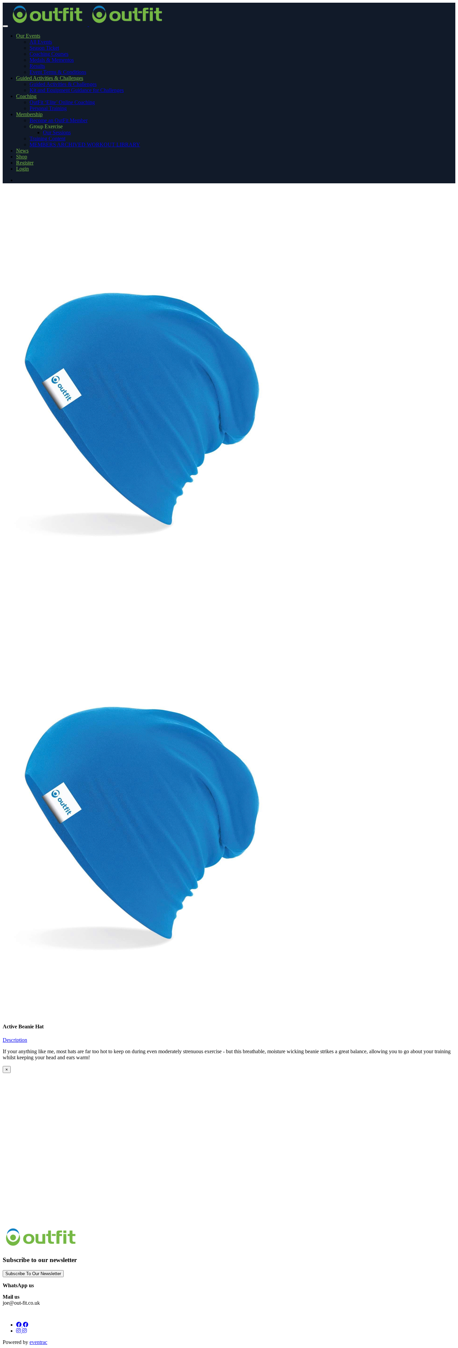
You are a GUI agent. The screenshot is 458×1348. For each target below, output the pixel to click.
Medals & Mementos (52, 60)
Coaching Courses (49, 54)
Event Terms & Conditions (58, 72)
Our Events (28, 36)
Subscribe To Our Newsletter (33, 1273)
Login (22, 169)
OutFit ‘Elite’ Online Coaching (62, 102)
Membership (29, 114)
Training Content (47, 138)
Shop (21, 156)
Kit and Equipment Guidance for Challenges (77, 90)
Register (25, 163)
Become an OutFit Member (59, 120)
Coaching (26, 96)
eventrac (38, 1342)
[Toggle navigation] (5, 26)
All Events (41, 42)
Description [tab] (15, 1040)
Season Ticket (44, 48)
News (22, 150)
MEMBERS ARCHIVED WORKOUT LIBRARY (85, 144)
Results (37, 66)
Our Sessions (57, 132)
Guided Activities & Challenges (49, 78)
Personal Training (48, 108)
